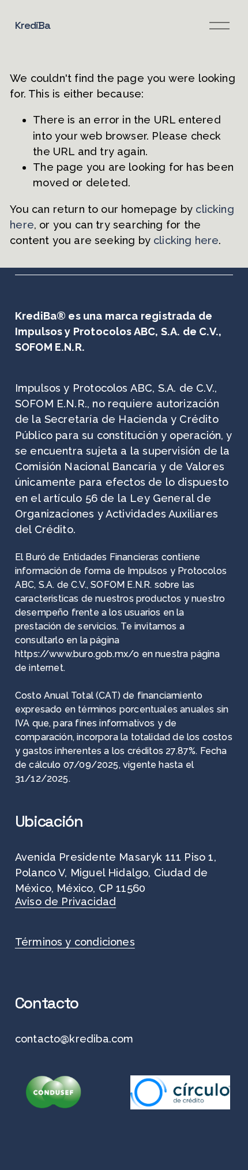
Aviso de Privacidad (65, 901)
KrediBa (33, 25)
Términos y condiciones (75, 942)
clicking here (186, 240)
